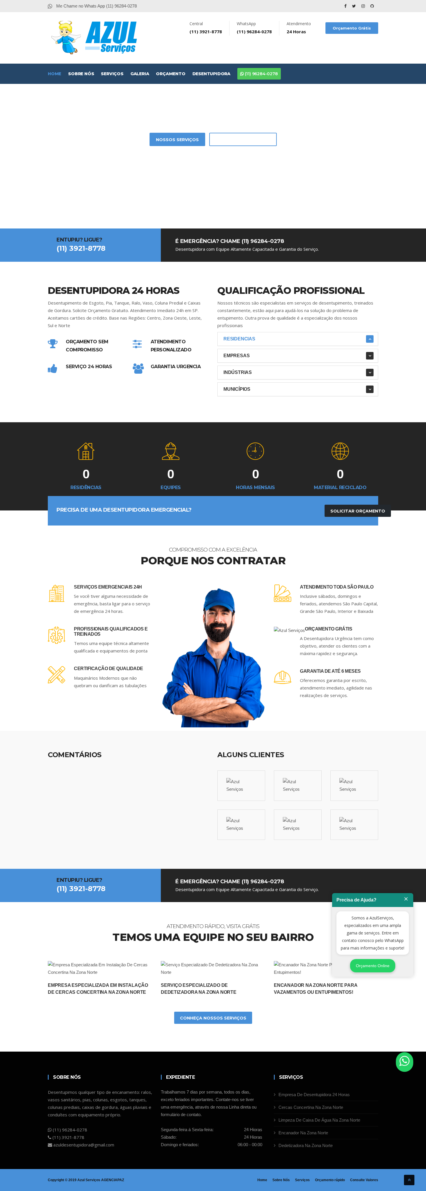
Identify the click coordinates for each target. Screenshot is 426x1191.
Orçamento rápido (330, 1180)
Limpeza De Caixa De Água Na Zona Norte (319, 1120)
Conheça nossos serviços (213, 1018)
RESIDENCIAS (239, 338)
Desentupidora (211, 73)
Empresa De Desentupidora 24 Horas (314, 1094)
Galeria (139, 73)
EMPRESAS (236, 355)
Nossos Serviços (177, 139)
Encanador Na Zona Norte (303, 1132)
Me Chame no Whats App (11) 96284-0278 (96, 5)
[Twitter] (354, 6)
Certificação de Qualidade (108, 668)
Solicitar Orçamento (243, 139)
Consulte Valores (364, 1180)
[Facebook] (346, 6)
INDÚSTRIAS (237, 372)
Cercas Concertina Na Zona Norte (310, 1107)
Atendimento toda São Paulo (336, 587)
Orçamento (170, 73)
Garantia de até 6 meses (330, 671)
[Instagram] (363, 6)
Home (54, 73)
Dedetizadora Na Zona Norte (305, 1145)
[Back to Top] (409, 1180)
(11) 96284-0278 (261, 73)
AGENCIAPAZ (112, 1180)
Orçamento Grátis (352, 28)
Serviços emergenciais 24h (108, 587)
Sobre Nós (81, 73)
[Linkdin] (372, 6)
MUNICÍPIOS (236, 389)
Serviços (112, 73)
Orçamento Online (372, 965)
